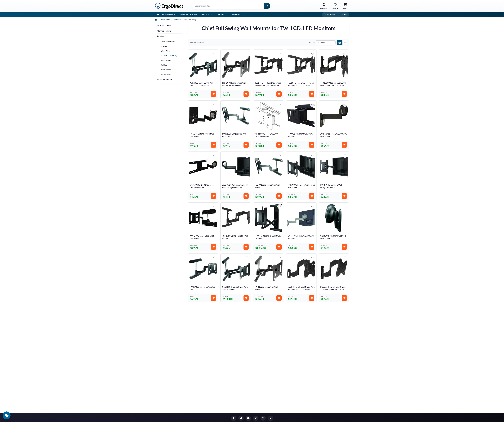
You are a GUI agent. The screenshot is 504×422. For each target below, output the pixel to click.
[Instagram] (263, 418)
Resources (237, 14)
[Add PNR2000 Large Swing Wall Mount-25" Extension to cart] (246, 94)
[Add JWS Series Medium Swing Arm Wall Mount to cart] (344, 145)
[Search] (267, 6)
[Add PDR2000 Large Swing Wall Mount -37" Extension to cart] (213, 94)
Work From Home (188, 14)
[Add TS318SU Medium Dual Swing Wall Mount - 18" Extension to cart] (344, 94)
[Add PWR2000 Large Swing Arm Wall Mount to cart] (246, 145)
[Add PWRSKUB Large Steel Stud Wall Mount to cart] (213, 247)
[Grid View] (339, 42)
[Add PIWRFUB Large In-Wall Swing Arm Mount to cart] (279, 247)
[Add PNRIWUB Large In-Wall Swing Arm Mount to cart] (311, 196)
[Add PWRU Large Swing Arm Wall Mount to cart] (279, 196)
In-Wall (164, 46)
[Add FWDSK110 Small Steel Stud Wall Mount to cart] (213, 145)
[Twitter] (241, 418)
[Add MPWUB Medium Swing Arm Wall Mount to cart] (311, 145)
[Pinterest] (255, 418)
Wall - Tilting (166, 60)
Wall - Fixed (166, 51)
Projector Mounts (164, 79)
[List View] (344, 42)
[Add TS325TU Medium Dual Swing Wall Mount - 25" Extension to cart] (279, 94)
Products (206, 14)
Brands (221, 14)
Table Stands (166, 69)
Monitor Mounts (164, 31)
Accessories (166, 74)
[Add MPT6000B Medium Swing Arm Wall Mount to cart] (279, 145)
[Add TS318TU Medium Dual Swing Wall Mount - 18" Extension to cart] (311, 94)
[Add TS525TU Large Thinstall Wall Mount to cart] (246, 247)
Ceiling (164, 65)
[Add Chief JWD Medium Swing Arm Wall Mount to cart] (311, 247)
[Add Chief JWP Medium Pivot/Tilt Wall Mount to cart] (344, 247)
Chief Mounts (165, 20)
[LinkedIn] (270, 418)
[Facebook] (233, 418)
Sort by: (312, 42)
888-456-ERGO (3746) (337, 14)
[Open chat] (7, 415)
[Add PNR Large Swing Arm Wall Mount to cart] (279, 298)
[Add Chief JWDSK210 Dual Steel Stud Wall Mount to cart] (213, 196)
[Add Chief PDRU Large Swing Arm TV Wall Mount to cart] (246, 298)
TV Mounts (176, 20)
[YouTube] (248, 418)
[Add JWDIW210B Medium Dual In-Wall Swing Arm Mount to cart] (246, 196)
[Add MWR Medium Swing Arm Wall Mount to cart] (213, 298)
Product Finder (165, 14)
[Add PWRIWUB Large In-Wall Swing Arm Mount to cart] (344, 196)
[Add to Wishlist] (214, 53)
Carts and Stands (168, 42)
